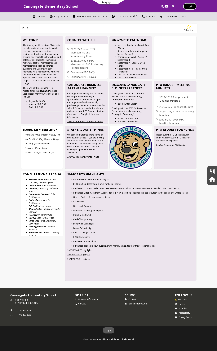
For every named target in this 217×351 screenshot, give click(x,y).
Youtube (183, 308)
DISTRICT (81, 295)
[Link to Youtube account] (166, 6)
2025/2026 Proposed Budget (176, 107)
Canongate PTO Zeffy (83, 72)
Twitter (182, 304)
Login (108, 330)
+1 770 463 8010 (23, 310)
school (131, 295)
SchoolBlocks (113, 339)
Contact (82, 303)
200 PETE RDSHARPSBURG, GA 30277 (27, 301)
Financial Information (88, 299)
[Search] (172, 6)
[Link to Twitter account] (162, 6)
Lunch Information (138, 303)
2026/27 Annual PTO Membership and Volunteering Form (83, 52)
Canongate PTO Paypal (84, 77)
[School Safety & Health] (212, 179)
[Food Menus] (212, 171)
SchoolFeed (128, 339)
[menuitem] (39, 16)
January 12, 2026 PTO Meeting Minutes (171, 121)
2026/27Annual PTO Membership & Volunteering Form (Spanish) (87, 64)
